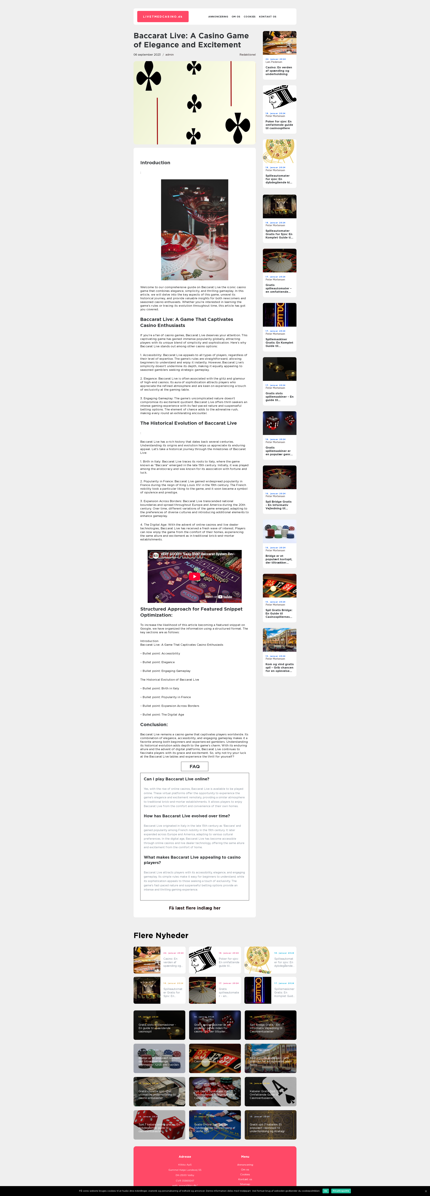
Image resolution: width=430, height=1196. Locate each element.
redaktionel (248, 54)
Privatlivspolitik (341, 1191)
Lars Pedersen (274, 62)
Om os (236, 16)
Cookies (250, 16)
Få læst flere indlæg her (195, 908)
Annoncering (218, 16)
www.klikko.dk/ (188, 1185)
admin (169, 54)
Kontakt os (267, 16)
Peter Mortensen (275, 116)
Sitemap (245, 1184)
